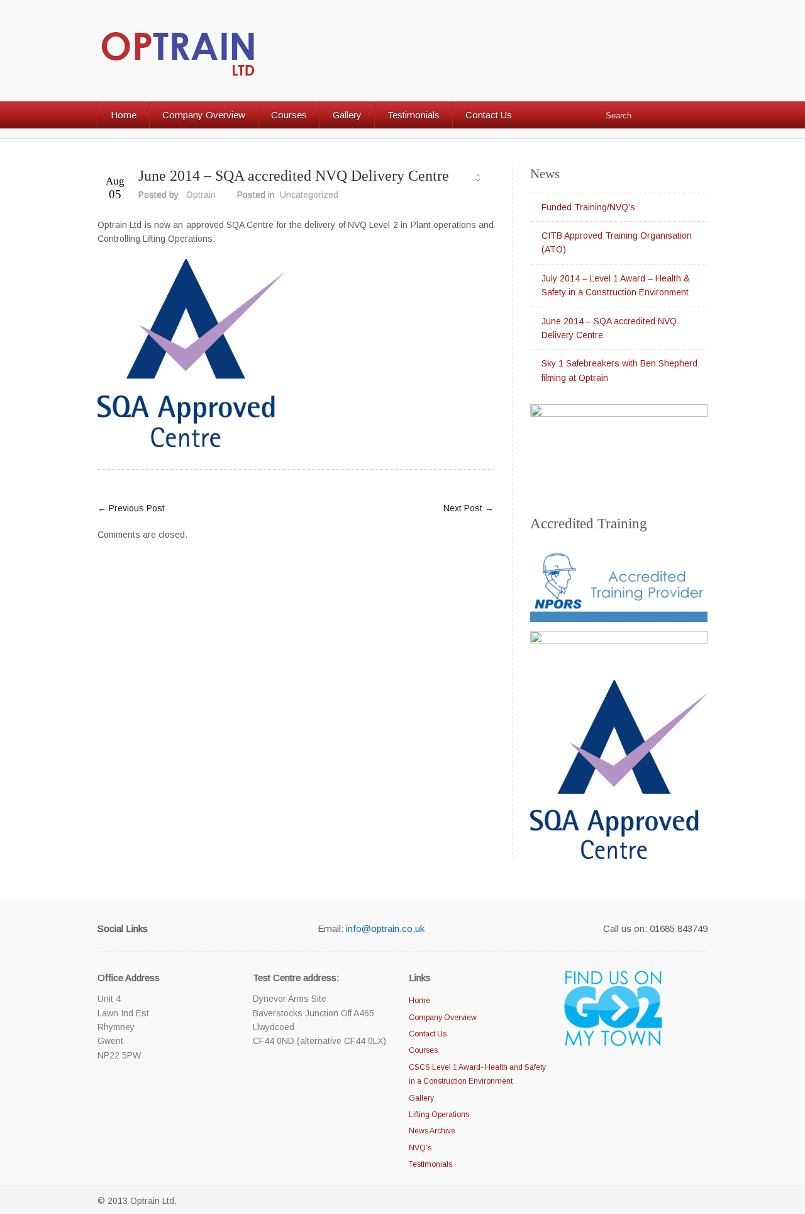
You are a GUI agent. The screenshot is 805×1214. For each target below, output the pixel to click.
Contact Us (488, 115)
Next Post (468, 508)
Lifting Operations (439, 1114)
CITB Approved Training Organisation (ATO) (616, 242)
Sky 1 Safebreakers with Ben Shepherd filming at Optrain (619, 370)
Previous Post (131, 508)
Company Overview (203, 115)
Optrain (201, 195)
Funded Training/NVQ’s (588, 207)
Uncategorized (309, 195)
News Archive (432, 1130)
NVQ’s (420, 1147)
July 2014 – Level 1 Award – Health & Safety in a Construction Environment (615, 285)
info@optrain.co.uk (385, 928)
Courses (289, 115)
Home (123, 115)
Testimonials (413, 115)
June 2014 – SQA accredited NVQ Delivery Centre (293, 175)
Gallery (347, 115)
